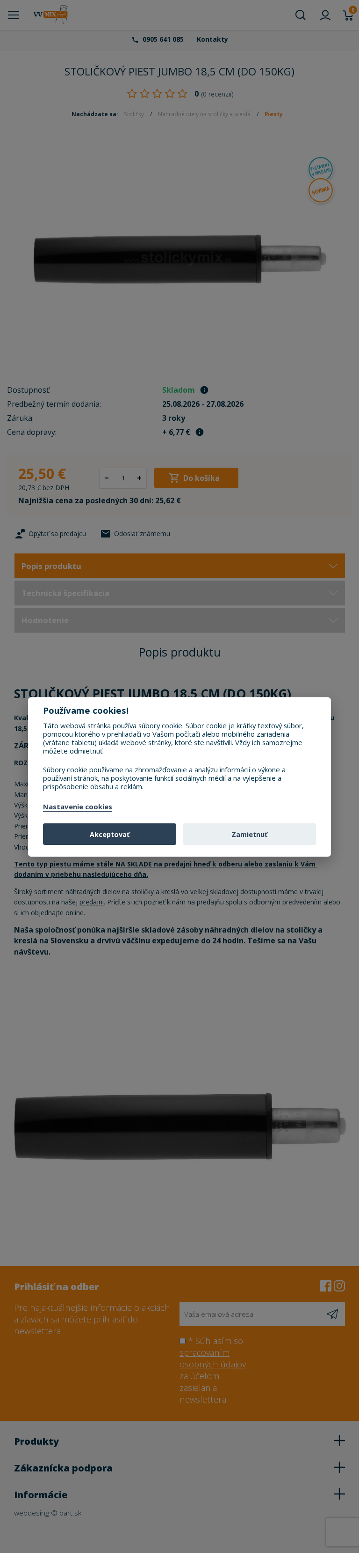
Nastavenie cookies (77, 807)
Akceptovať (109, 834)
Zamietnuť (249, 834)
